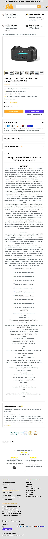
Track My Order (30, 486)
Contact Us (29, 484)
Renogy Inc (7, 84)
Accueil (4, 34)
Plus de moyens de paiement (34, 114)
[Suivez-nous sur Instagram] (3, 527)
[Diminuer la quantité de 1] (11, 106)
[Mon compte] (43, 6)
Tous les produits (11, 34)
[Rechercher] (39, 6)
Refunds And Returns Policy (33, 496)
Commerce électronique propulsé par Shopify (13, 535)
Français (5, 521)
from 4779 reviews (24, 454)
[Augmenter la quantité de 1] (18, 106)
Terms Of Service (30, 490)
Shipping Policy (30, 492)
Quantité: (6, 106)
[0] (46, 7)
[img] (24, 452)
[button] (23, 471)
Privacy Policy (30, 494)
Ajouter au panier (14, 111)
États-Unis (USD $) (15, 521)
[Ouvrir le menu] (3, 6)
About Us (28, 482)
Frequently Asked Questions (33, 488)
